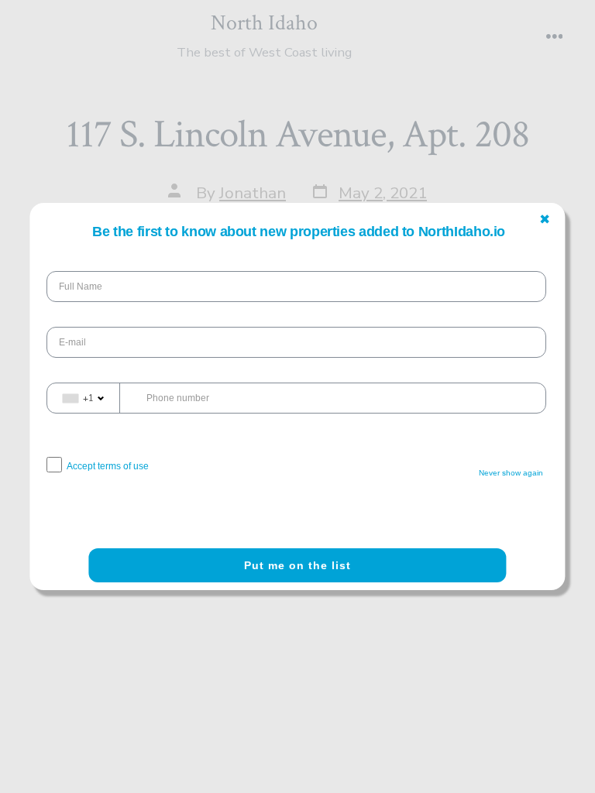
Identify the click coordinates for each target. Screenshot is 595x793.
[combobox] (83, 398)
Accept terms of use (108, 466)
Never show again (512, 473)
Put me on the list (297, 565)
